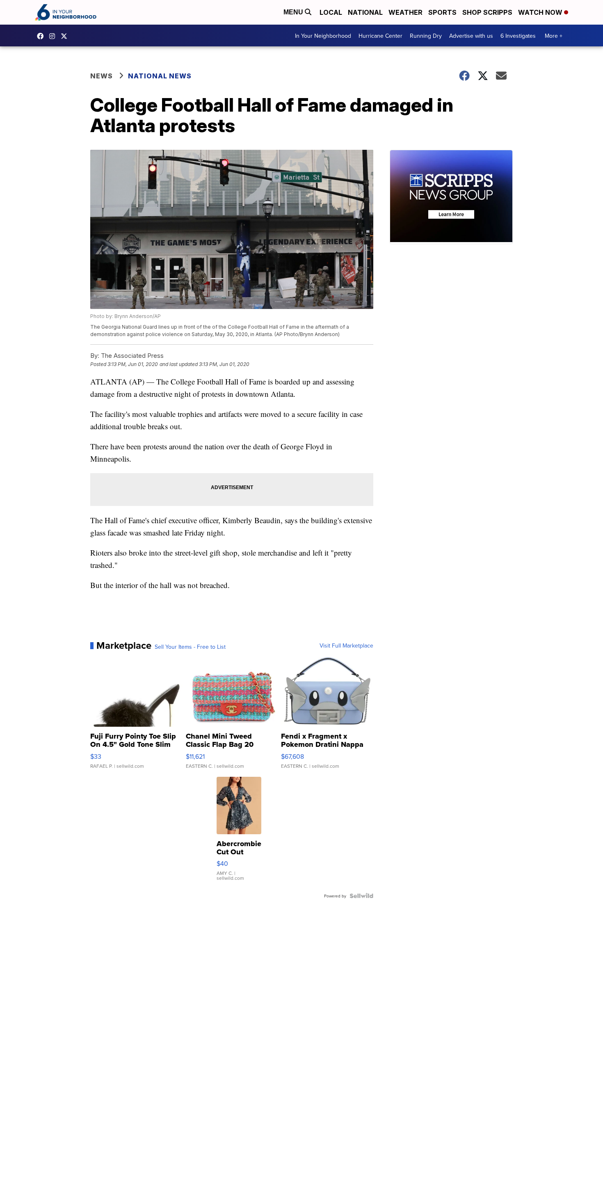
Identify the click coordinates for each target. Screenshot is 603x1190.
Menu (294, 12)
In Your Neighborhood (323, 36)
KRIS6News (42, 36)
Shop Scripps (487, 12)
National (365, 12)
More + (553, 36)
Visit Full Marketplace (346, 645)
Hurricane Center (380, 36)
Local (331, 12)
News (101, 76)
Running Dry (426, 36)
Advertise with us (471, 36)
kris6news (54, 36)
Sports (442, 12)
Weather (405, 12)
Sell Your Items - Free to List (190, 647)
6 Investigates (518, 36)
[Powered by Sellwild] (361, 896)
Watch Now (541, 12)
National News (160, 76)
